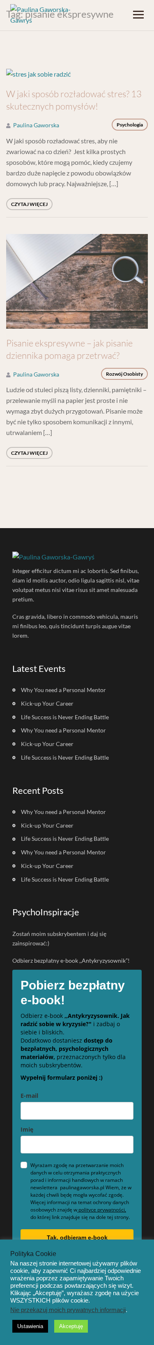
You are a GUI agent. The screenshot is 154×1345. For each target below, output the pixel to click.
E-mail (29, 1095)
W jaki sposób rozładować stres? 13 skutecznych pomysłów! (74, 100)
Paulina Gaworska (36, 125)
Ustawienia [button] (30, 1326)
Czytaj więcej (29, 204)
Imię (27, 1129)
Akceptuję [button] (71, 1326)
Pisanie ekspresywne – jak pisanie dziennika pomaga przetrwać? (69, 349)
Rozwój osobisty (124, 374)
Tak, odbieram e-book (77, 1237)
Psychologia (130, 125)
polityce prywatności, (101, 1209)
